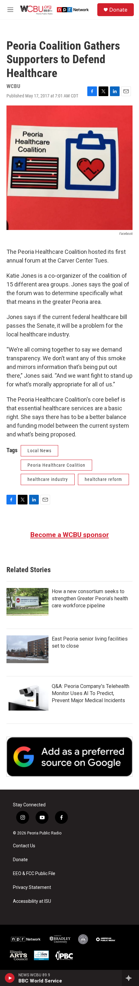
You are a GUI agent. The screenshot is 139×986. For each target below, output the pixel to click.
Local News (39, 450)
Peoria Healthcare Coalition (56, 465)
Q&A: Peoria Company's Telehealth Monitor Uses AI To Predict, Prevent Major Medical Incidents (90, 693)
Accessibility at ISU (32, 901)
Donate (118, 10)
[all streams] (130, 978)
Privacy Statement (32, 887)
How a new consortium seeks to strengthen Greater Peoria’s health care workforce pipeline (90, 598)
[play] (10, 978)
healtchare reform (103, 479)
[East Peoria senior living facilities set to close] (27, 649)
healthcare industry (47, 479)
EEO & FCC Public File (34, 873)
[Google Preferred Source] (69, 756)
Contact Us (24, 845)
